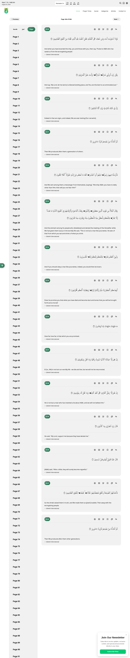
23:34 (47, 247)
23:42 (47, 519)
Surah (15, 29)
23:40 (47, 450)
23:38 (47, 383)
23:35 (47, 280)
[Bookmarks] (123, 3)
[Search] (120, 3)
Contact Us (122, 11)
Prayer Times (87, 11)
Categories (104, 11)
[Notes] (103, 29)
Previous (16, 19)
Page (31, 29)
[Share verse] (116, 29)
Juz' (23, 29)
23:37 (47, 350)
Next (115, 19)
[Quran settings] (2, 265)
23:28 (47, 29)
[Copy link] (112, 29)
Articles (113, 11)
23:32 (47, 165)
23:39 (47, 416)
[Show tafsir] (99, 29)
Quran (96, 11)
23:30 (47, 98)
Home (78, 11)
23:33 (47, 201)
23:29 (47, 65)
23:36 (47, 316)
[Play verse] (95, 29)
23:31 (47, 132)
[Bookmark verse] (107, 29)
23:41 (47, 483)
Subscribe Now (112, 651)
